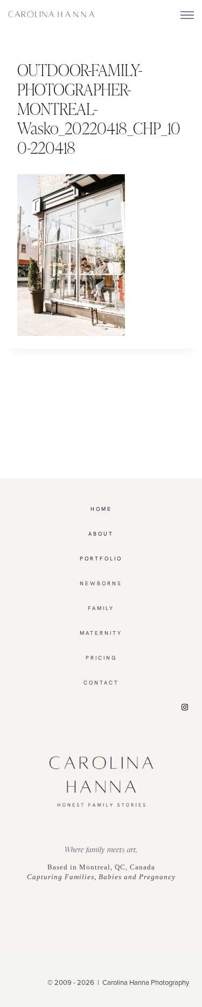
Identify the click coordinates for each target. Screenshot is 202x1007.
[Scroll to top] (193, 919)
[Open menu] (187, 15)
